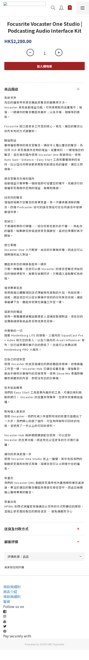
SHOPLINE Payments (52, 644)
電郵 (6, 601)
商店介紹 (10, 591)
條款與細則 (12, 586)
